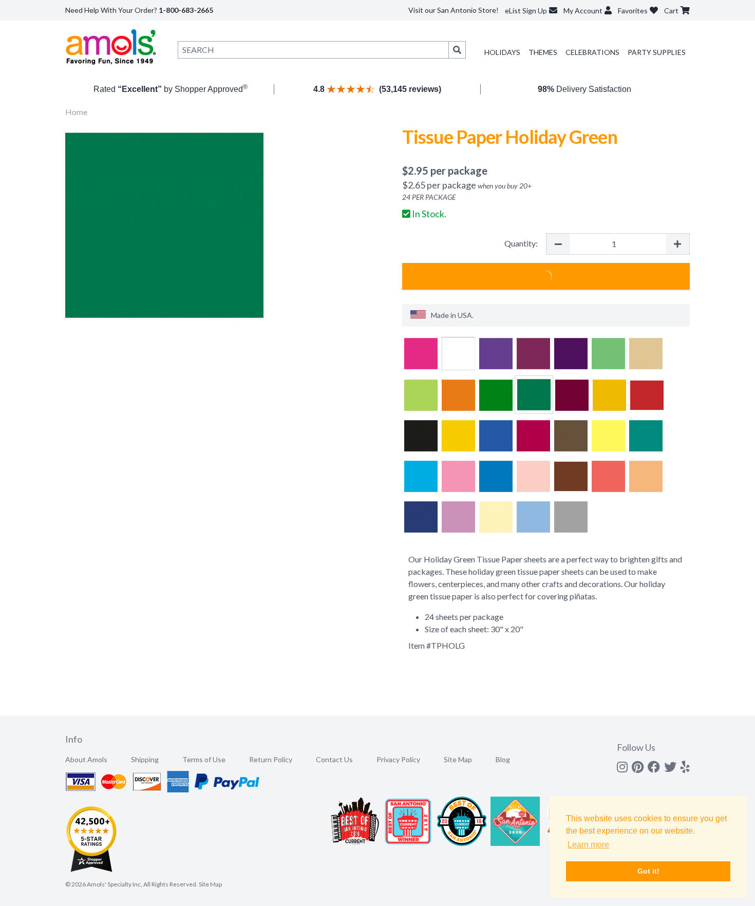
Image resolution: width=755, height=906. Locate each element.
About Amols (86, 759)
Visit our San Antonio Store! (453, 10)
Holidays (502, 52)
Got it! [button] (648, 871)
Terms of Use (203, 759)
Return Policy (270, 759)
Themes (542, 52)
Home (76, 112)
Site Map (458, 759)
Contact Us (334, 759)
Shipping (145, 759)
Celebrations (592, 52)
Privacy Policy (398, 759)
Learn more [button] (588, 844)
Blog (503, 759)
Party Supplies (657, 52)
